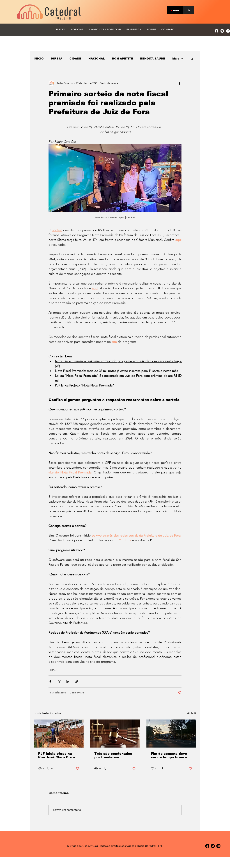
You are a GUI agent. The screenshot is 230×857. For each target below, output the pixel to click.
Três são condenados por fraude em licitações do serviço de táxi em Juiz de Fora (113, 755)
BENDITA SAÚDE (152, 58)
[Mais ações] (179, 83)
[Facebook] (216, 31)
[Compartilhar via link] (76, 681)
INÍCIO (39, 58)
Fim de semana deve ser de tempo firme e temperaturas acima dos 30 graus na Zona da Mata (170, 755)
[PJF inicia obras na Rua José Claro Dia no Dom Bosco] (59, 733)
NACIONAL (96, 58)
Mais (175, 58)
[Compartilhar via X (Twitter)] (59, 681)
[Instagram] (228, 31)
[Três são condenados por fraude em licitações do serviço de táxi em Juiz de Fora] (115, 733)
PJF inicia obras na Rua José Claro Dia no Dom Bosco (57, 755)
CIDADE (75, 58)
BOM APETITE (122, 58)
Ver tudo (191, 712)
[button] (192, 58)
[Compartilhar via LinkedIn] (68, 681)
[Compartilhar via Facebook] (50, 681)
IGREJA (56, 58)
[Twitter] (222, 31)
